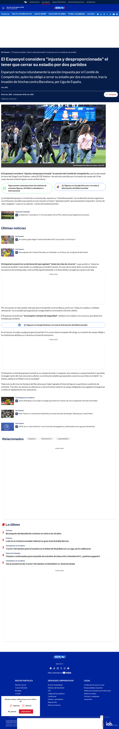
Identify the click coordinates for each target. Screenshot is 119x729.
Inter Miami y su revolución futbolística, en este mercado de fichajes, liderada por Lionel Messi (55, 413)
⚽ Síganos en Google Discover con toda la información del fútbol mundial (80, 186)
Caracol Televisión (21, 688)
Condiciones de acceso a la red (94, 685)
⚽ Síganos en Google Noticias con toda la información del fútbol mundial (55, 325)
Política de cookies (90, 693)
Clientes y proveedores (55, 699)
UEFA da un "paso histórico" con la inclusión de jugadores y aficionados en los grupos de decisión (56, 426)
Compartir (112, 94)
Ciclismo (9, 530)
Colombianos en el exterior (25, 398)
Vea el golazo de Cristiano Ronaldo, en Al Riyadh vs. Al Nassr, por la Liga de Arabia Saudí (53, 252)
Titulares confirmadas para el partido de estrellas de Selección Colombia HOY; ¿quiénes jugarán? (53, 556)
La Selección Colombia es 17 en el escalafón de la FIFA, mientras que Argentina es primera (53, 215)
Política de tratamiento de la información (97, 691)
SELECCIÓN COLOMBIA (57, 14)
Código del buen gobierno (56, 693)
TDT (49, 691)
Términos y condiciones (91, 696)
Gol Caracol (46, 2)
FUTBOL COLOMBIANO (76, 14)
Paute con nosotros (54, 705)
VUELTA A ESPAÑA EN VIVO (22, 14)
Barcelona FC (46, 439)
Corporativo (88, 699)
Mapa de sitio (52, 702)
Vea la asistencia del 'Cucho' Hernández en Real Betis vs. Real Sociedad (40, 564)
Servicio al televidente (55, 685)
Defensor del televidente (56, 688)
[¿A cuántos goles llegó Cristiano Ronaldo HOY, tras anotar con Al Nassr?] (7, 240)
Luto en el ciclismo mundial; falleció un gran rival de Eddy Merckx (37, 541)
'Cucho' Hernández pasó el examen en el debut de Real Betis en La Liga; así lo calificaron (48, 548)
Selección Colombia (22, 212)
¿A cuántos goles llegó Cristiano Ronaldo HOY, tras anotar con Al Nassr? (47, 239)
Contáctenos (52, 696)
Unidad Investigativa (59, 2)
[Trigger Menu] (3, 8)
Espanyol (31, 439)
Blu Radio (18, 691)
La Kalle (17, 693)
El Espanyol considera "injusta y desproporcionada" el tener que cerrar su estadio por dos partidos (44, 52)
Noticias (28, 706)
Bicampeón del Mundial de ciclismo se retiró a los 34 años (33, 533)
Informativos (90, 2)
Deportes (16, 706)
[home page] (25, 2)
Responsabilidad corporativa (93, 688)
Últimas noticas (34, 2)
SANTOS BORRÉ (40, 14)
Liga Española (63, 439)
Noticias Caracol (20, 685)
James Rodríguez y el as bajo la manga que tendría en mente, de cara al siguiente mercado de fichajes (58, 400)
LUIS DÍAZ (90, 14)
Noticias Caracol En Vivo (76, 2)
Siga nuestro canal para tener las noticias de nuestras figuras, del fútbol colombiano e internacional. (27, 188)
